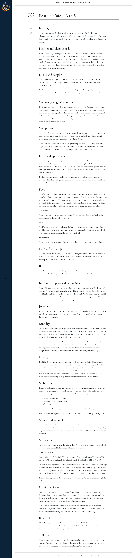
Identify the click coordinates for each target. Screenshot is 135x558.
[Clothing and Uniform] (48, 555)
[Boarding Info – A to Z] (81, 555)
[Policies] (94, 555)
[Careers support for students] (71, 555)
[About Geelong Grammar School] (51, 555)
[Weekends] (65, 555)
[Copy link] (31, 33)
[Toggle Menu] (6, 279)
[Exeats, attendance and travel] (75, 555)
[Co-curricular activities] (68, 555)
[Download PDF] (31, 28)
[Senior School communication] (88, 555)
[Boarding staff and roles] (58, 555)
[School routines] (61, 555)
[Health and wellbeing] (85, 555)
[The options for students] (55, 555)
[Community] (91, 555)
